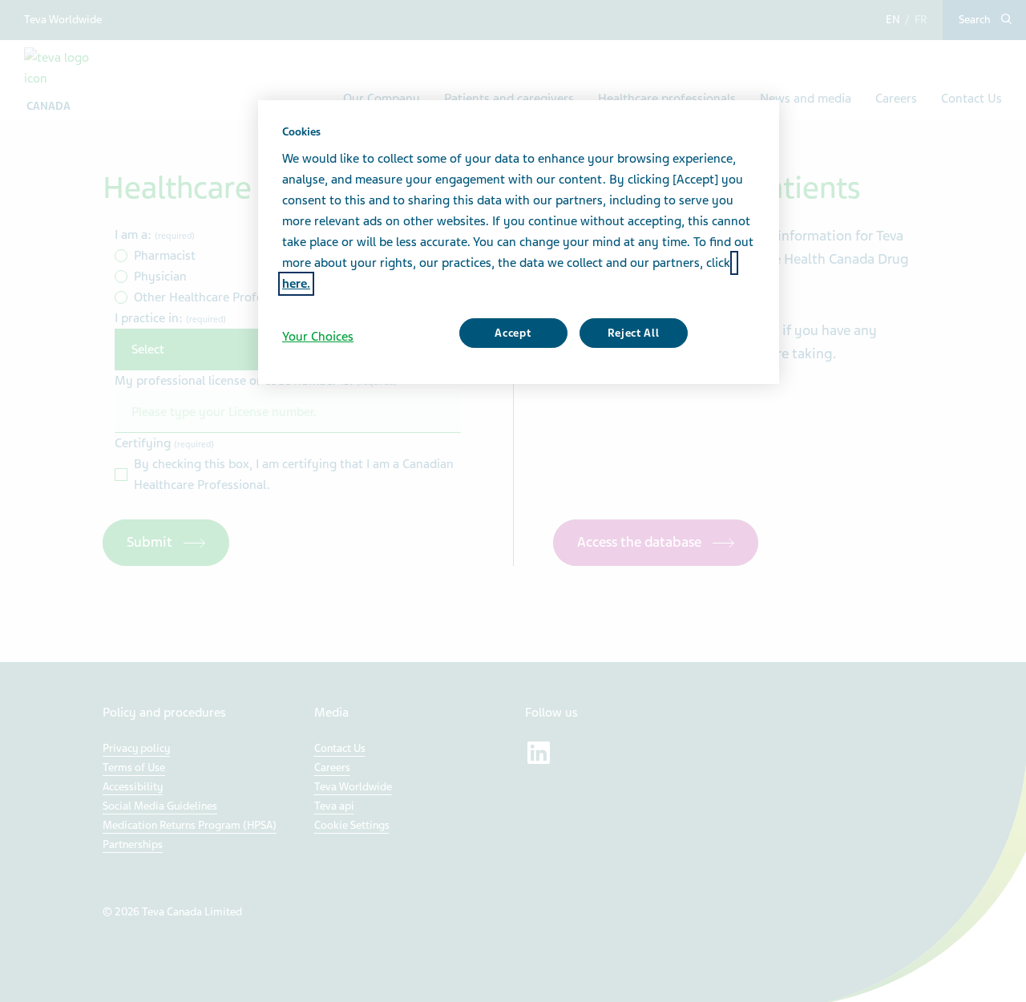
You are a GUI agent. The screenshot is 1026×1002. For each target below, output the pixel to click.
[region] (518, 242)
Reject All (634, 333)
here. (296, 284)
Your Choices (317, 337)
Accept (513, 333)
